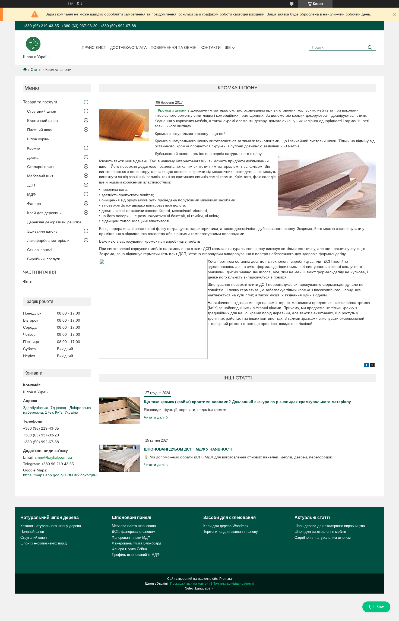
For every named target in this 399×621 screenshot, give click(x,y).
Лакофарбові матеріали (48, 240)
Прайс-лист (94, 47)
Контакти (211, 47)
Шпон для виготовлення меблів (320, 532)
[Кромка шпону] (124, 125)
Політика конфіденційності (233, 583)
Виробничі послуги (43, 259)
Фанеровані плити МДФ (131, 538)
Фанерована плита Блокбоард (136, 543)
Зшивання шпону (42, 231)
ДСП (31, 185)
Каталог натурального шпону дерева (50, 526)
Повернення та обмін (174, 47)
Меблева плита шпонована (134, 526)
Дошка (33, 157)
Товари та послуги (40, 102)
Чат (380, 607)
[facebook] (366, 366)
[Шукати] (370, 47)
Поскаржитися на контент (190, 583)
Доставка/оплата (128, 47)
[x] (372, 366)
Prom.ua (225, 579)
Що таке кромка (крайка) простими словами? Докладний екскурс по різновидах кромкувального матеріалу (247, 402)
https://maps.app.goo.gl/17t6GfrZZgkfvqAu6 (61, 475)
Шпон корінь (38, 139)
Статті (36, 69)
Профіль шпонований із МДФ (136, 555)
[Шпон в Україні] (33, 43)
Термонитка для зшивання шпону (230, 532)
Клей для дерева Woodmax (225, 526)
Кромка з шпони (172, 110)
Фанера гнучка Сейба (129, 549)
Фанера (34, 203)
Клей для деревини (44, 213)
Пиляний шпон (40, 130)
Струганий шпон (41, 111)
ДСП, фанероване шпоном (133, 532)
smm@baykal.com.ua (53, 457)
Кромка (33, 148)
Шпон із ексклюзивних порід (43, 543)
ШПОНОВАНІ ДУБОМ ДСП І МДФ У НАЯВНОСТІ (188, 449)
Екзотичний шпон (42, 120)
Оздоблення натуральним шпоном (322, 538)
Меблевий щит (40, 176)
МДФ (31, 194)
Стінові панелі (39, 250)
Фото (27, 281)
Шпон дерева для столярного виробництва (329, 526)
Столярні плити (41, 166)
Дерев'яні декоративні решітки (54, 222)
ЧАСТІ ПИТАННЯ (39, 272)
